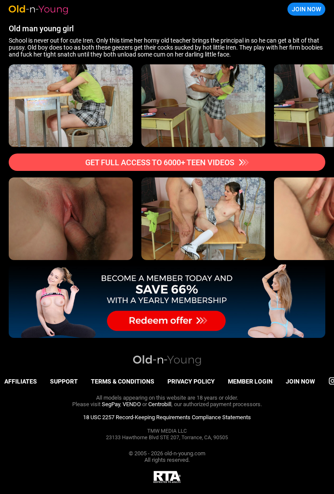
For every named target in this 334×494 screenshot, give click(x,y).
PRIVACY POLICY (191, 381)
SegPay (111, 404)
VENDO (132, 404)
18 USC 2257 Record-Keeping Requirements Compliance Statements (167, 417)
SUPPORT (64, 381)
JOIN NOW (306, 9)
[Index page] (50, 9)
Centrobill (159, 404)
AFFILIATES (20, 381)
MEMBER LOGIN (250, 381)
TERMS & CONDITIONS (122, 381)
